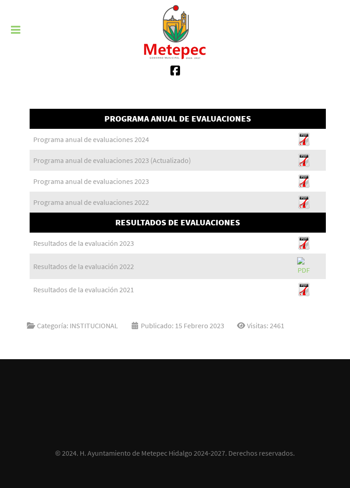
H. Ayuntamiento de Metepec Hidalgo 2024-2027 (152, 453)
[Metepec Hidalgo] (175, 32)
